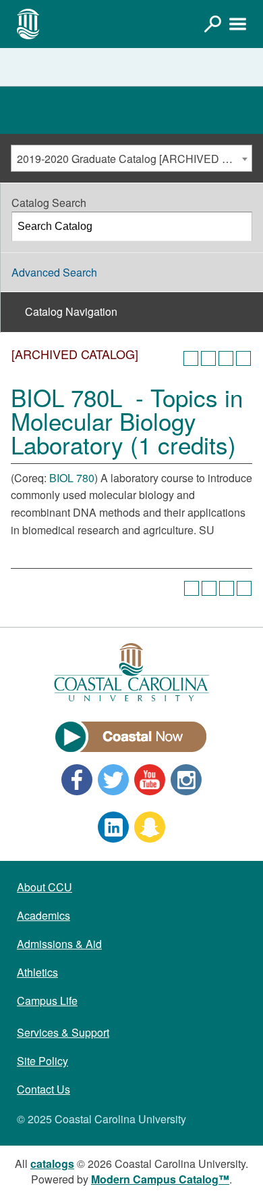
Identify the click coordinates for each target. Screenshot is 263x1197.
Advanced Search (54, 272)
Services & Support (63, 1032)
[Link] (212, 23)
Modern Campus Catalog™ (160, 1179)
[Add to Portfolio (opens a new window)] (190, 358)
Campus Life (47, 1000)
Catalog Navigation (71, 311)
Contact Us (43, 1089)
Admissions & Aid (59, 944)
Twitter (113, 779)
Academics (43, 915)
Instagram (186, 779)
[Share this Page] (208, 358)
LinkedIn (113, 827)
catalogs (52, 1163)
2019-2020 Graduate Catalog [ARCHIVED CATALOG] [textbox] (134, 158)
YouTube (149, 779)
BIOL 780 (71, 478)
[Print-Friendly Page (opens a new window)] (225, 358)
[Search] (238, 226)
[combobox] (131, 158)
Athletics (37, 972)
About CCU (44, 887)
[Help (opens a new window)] (243, 358)
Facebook (76, 779)
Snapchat (149, 827)
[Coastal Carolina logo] (28, 23)
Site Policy (42, 1061)
